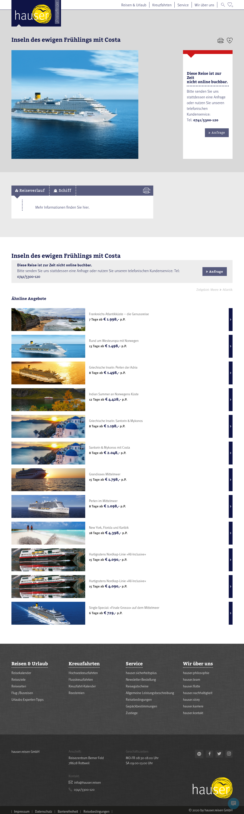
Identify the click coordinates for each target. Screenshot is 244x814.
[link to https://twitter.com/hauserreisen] (219, 754)
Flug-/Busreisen (22, 692)
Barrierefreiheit (68, 811)
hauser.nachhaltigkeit (197, 692)
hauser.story (191, 699)
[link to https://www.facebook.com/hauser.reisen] (209, 754)
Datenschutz (43, 811)
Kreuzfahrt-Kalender (82, 686)
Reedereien (76, 692)
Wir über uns (204, 5)
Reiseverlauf (31, 190)
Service (183, 5)
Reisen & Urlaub (133, 5)
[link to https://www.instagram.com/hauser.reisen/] (229, 754)
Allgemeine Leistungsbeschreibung (150, 692)
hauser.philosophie (196, 672)
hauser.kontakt (193, 712)
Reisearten (18, 686)
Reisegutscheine (137, 686)
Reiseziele (18, 679)
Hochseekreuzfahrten (83, 672)
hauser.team (191, 679)
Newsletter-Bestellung (141, 679)
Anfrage (218, 132)
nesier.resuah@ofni (87, 782)
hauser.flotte (191, 686)
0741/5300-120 (28, 276)
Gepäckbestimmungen (141, 706)
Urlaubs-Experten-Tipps (27, 699)
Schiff (64, 190)
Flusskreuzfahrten (81, 679)
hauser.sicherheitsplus (141, 672)
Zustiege (132, 712)
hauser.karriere (193, 706)
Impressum (22, 811)
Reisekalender (21, 672)
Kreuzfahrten (162, 5)
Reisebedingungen (139, 699)
